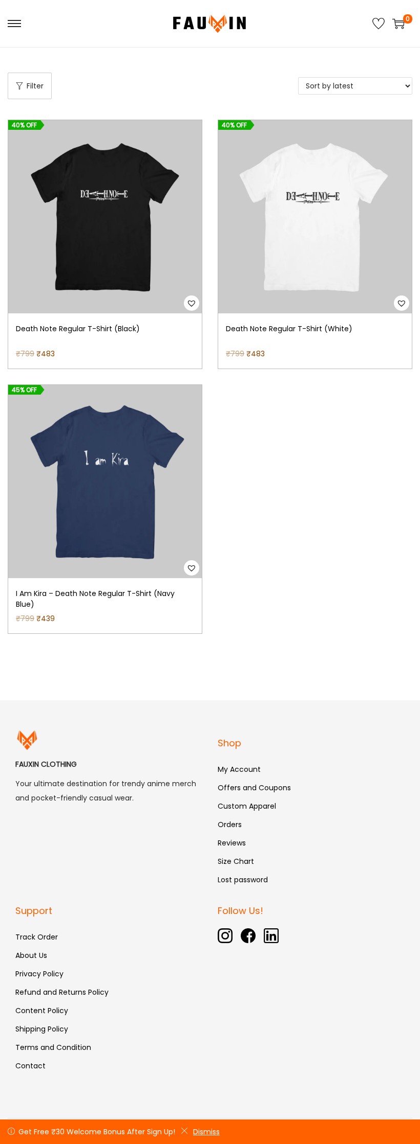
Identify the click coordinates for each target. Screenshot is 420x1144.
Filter (35, 86)
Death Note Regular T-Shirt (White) (289, 329)
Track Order (36, 937)
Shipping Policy (41, 1029)
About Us (31, 955)
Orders (230, 824)
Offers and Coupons (254, 788)
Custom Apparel (247, 806)
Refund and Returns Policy (62, 992)
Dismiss (206, 1132)
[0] (398, 23)
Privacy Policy (39, 974)
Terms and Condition (53, 1047)
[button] (191, 303)
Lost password (243, 880)
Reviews (232, 843)
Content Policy (41, 1010)
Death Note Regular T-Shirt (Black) (78, 329)
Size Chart (236, 861)
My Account (239, 769)
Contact (30, 1066)
